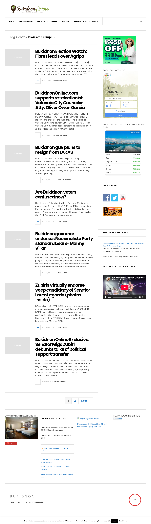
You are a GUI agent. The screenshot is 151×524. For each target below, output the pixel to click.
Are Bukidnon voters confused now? (55, 194)
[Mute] (140, 297)
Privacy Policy (80, 21)
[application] (124, 287)
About (12, 21)
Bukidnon (22, 496)
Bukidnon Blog (94, 424)
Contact (66, 21)
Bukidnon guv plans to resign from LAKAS (57, 149)
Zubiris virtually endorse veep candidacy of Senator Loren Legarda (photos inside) (62, 292)
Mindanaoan (82, 424)
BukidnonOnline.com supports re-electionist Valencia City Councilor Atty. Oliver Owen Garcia (60, 100)
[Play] (106, 297)
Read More (123, 521)
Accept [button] (115, 521)
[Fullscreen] (143, 297)
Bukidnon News (26, 21)
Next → (85, 400)
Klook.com (117, 418)
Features (41, 21)
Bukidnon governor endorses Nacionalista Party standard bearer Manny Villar (64, 241)
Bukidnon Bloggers (62, 179)
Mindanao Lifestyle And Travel (55, 449)
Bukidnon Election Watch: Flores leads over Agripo (61, 53)
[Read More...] (38, 80)
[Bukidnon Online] (30, 8)
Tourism (53, 21)
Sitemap (95, 21)
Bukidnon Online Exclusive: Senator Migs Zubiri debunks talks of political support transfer (62, 346)
